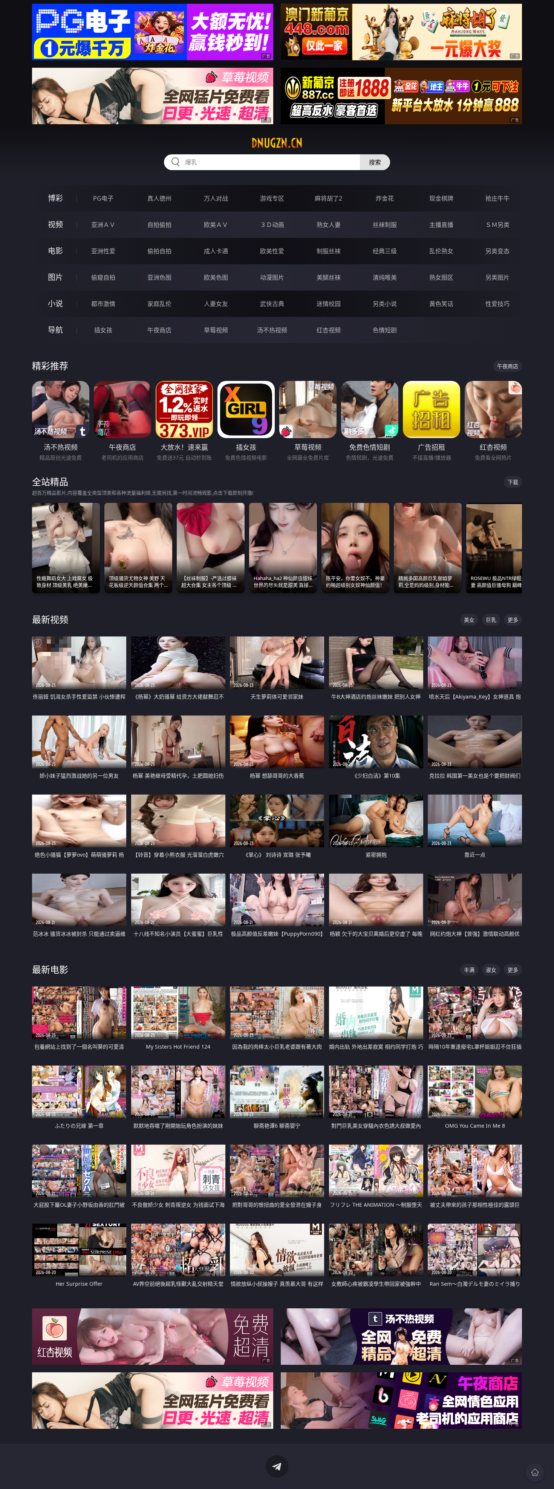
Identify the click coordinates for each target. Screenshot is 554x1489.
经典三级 (385, 251)
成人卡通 (216, 251)
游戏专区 (272, 198)
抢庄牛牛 (497, 198)
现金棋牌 (441, 198)
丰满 (469, 969)
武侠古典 (272, 304)
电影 (55, 251)
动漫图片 (272, 277)
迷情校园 (329, 304)
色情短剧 (385, 330)
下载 (513, 482)
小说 (55, 303)
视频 (55, 224)
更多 (513, 619)
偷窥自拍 (103, 277)
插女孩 (103, 330)
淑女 (491, 969)
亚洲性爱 (103, 251)
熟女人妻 (329, 225)
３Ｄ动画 (272, 225)
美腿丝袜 (329, 277)
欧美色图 (216, 277)
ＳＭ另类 (497, 225)
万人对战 (216, 198)
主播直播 (441, 225)
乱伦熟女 (441, 251)
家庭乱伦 (159, 304)
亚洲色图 (159, 277)
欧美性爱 (272, 251)
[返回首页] (535, 1472)
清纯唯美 (385, 277)
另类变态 (497, 251)
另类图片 (497, 277)
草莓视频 (216, 330)
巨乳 (491, 619)
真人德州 (159, 198)
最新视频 (50, 619)
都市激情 (103, 304)
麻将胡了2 (328, 198)
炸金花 (385, 198)
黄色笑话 (441, 304)
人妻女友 (216, 304)
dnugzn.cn (277, 143)
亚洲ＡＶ (103, 225)
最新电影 (50, 969)
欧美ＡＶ (216, 225)
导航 (55, 330)
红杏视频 (329, 330)
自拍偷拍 (159, 225)
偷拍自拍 (159, 251)
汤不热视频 (272, 330)
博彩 (55, 198)
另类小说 (385, 304)
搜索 (375, 162)
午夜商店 (159, 330)
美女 (469, 619)
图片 (55, 277)
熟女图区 (441, 277)
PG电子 (103, 198)
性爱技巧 (497, 304)
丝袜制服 (385, 225)
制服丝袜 (329, 251)
